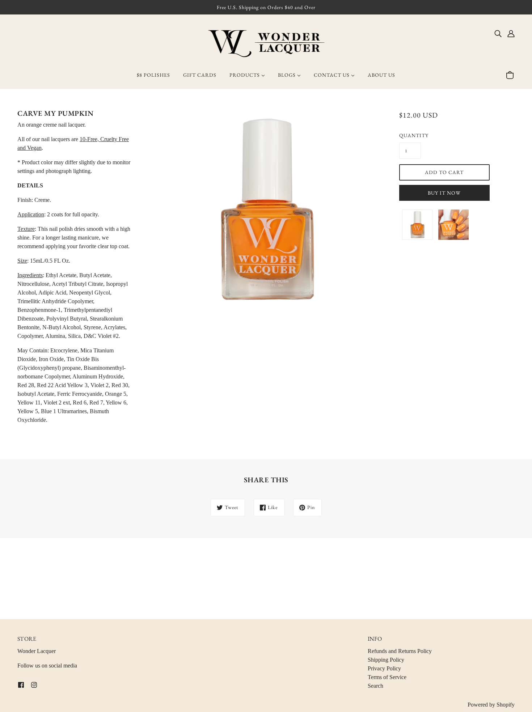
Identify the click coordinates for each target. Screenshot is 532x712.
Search (375, 686)
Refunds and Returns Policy (400, 651)
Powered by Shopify (491, 705)
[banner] (266, 43)
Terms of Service (387, 677)
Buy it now (444, 193)
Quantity (410, 135)
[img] (497, 33)
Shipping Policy (386, 660)
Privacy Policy (384, 668)
